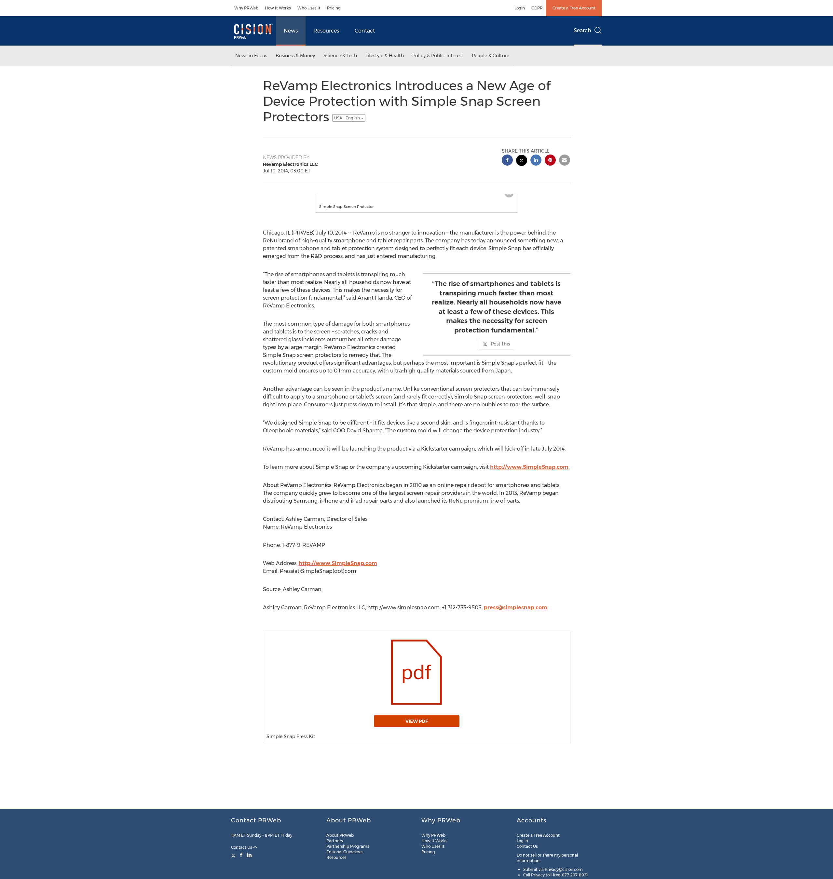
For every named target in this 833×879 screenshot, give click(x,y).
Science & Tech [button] (340, 56)
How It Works (278, 8)
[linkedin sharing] (535, 161)
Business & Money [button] (295, 56)
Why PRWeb (246, 8)
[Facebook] (241, 855)
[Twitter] (234, 855)
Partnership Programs (347, 846)
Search (582, 30)
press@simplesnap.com (515, 614)
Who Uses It (309, 8)
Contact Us (242, 847)
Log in (522, 840)
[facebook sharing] (507, 161)
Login (519, 8)
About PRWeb (340, 835)
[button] (416, 197)
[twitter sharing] (521, 161)
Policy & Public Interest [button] (437, 56)
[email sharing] (564, 161)
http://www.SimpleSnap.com (529, 473)
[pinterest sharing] (550, 161)
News (291, 31)
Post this (500, 350)
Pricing (334, 8)
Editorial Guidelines (344, 851)
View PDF (416, 728)
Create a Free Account (574, 8)
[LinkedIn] (249, 855)
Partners (334, 840)
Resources (326, 31)
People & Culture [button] (490, 56)
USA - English (347, 117)
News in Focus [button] (251, 56)
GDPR (537, 8)
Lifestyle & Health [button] (384, 56)
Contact (365, 31)
